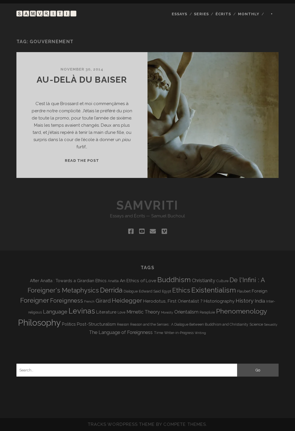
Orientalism (186, 312)
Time (158, 332)
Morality (167, 312)
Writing (200, 333)
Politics (69, 324)
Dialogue (131, 291)
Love (121, 312)
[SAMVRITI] (46, 14)
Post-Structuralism (96, 324)
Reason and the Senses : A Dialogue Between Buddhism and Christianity (189, 324)
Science (256, 324)
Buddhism (174, 280)
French (89, 301)
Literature (106, 312)
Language (55, 312)
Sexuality (270, 324)
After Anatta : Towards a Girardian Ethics (68, 280)
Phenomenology (241, 311)
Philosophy (39, 323)
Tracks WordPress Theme (121, 424)
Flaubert (244, 291)
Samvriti (147, 205)
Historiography (219, 301)
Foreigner (34, 300)
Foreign (259, 291)
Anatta (113, 281)
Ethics (181, 290)
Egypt (166, 291)
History (245, 300)
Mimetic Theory (143, 312)
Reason (123, 324)
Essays (179, 14)
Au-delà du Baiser (82, 80)
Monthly (248, 14)
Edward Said (150, 291)
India (260, 301)
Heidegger (127, 300)
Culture (222, 281)
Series (201, 14)
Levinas (82, 311)
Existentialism (213, 290)
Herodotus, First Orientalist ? (173, 301)
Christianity (203, 280)
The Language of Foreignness (121, 332)
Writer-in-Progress (179, 333)
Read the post (82, 160)
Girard (103, 301)
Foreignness (66, 300)
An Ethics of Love (138, 280)
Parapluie (207, 312)
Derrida (111, 290)
